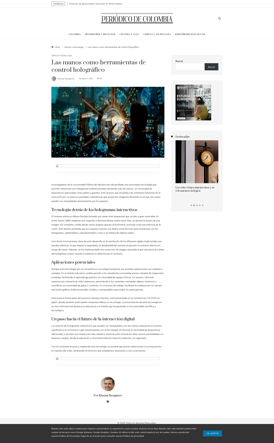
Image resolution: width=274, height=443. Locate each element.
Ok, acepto (212, 433)
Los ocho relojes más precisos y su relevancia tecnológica (195, 189)
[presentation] (67, 3)
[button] (191, 205)
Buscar (179, 61)
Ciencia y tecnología (61, 56)
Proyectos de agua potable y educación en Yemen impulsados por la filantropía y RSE (96, 4)
